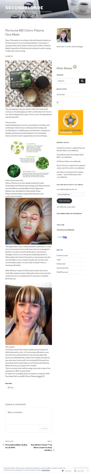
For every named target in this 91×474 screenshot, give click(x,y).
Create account (62, 255)
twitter (60, 225)
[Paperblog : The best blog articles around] (62, 239)
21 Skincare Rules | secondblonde (68, 161)
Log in (59, 260)
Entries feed (61, 264)
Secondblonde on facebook (69, 213)
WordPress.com (62, 272)
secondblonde (24, 7)
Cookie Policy (46, 470)
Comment (44, 428)
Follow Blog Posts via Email (70, 184)
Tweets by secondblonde (65, 229)
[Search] (82, 81)
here (39, 376)
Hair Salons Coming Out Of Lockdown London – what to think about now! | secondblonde (70, 174)
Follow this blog (64, 201)
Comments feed (62, 268)
